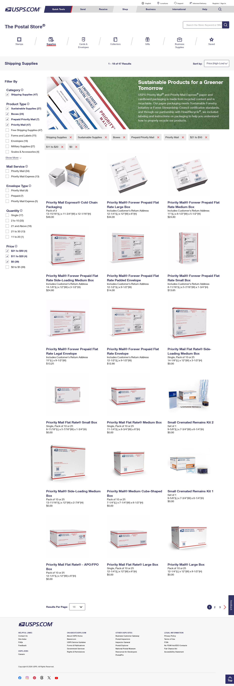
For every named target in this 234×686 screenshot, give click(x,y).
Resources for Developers (126, 652)
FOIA (166, 642)
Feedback (22, 645)
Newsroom (71, 639)
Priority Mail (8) (19, 190)
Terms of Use (169, 639)
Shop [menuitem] (125, 9)
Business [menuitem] (151, 9)
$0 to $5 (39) (18, 266)
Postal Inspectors (123, 639)
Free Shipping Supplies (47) (26, 130)
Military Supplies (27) (23, 146)
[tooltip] (22, 90)
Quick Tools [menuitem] (58, 9)
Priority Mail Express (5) (24, 201)
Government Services (76, 649)
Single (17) (17, 215)
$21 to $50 (196, 137)
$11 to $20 (52, 146)
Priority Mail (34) (20, 170)
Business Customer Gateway (127, 636)
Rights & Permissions (76, 652)
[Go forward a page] (225, 607)
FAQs (20, 642)
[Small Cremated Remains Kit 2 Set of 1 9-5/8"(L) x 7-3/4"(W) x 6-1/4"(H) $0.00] (196, 394)
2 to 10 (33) (17, 220)
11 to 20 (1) (17, 236)
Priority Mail (172, 137)
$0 (71, 146)
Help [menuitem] (204, 9)
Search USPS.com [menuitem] (220, 9)
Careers (21, 654)
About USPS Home (74, 636)
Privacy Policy (170, 636)
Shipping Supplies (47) (24, 94)
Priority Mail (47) (21, 124)
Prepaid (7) (17, 195)
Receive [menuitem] (103, 9)
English (145, 3)
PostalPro (120, 655)
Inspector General (123, 642)
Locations (164, 3)
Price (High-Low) (215, 63)
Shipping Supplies (56, 137)
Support (180, 3)
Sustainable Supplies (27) (26, 108)
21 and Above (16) (21, 225)
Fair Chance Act (170, 649)
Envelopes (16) (19, 140)
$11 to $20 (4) (19, 256)
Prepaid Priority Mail (143, 137)
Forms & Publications (76, 645)
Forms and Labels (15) (23, 135)
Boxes (117, 137)
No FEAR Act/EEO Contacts (175, 645)
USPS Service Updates (76, 642)
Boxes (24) (17, 113)
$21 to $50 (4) (19, 250)
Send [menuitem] (83, 9)
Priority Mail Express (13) (25, 176)
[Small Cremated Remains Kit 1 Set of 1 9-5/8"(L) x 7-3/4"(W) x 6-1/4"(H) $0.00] (196, 463)
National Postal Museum (126, 649)
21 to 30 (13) (18, 231)
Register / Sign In (219, 3)
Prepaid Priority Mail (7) (25, 119)
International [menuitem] (179, 9)
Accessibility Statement (174, 652)
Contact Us (23, 636)
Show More (12, 157)
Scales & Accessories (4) (25, 151)
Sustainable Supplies (90, 137)
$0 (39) (15, 261)
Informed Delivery (199, 3)
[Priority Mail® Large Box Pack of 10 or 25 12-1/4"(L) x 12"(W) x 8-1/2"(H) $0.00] (196, 536)
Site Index (22, 639)
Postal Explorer (122, 645)
